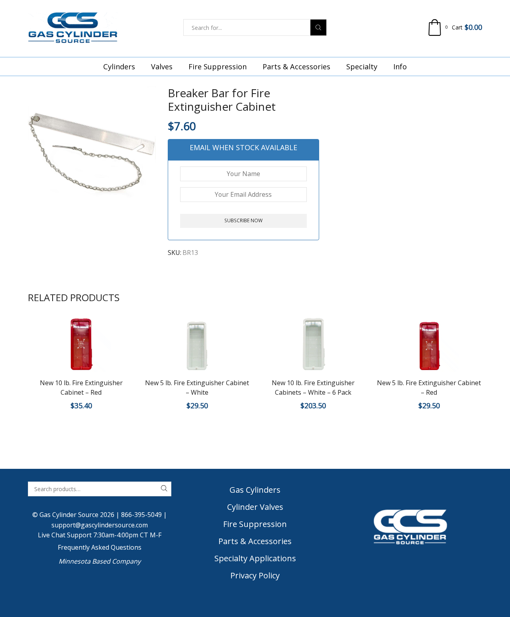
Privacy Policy (255, 575)
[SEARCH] (164, 489)
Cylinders (119, 66)
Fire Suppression (217, 66)
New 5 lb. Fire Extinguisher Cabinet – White (197, 387)
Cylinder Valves (255, 506)
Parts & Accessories (296, 66)
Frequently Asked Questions (99, 547)
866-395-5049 (141, 514)
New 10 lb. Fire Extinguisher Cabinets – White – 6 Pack (313, 387)
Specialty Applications (255, 558)
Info (400, 66)
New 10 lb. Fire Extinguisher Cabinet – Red (81, 387)
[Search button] (318, 27)
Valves (162, 66)
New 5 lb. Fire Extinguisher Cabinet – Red (429, 387)
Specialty (361, 66)
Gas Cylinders (255, 489)
